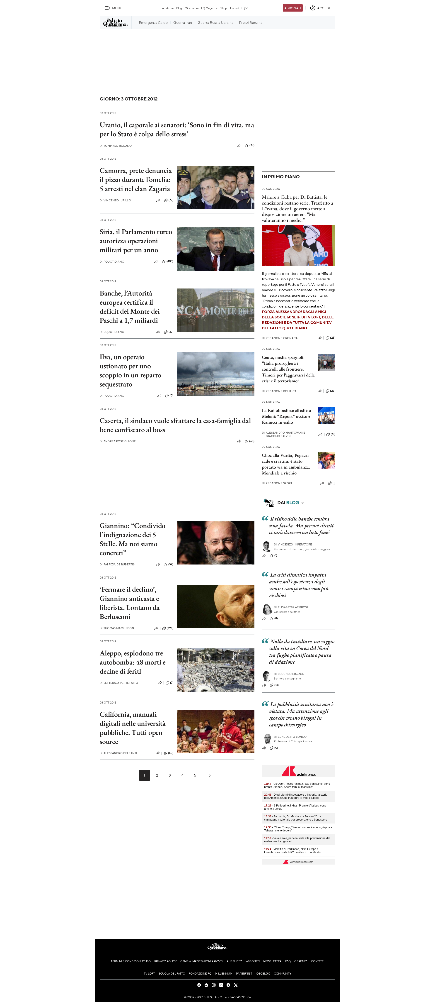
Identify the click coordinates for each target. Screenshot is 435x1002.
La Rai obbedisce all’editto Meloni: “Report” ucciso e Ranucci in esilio (286, 416)
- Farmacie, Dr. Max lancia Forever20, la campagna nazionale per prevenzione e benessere (295, 818)
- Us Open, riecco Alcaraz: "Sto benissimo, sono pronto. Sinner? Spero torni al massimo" (297, 785)
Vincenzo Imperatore (293, 544)
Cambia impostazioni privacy (201, 961)
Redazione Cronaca (279, 338)
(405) (170, 261)
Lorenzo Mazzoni (290, 674)
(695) (170, 628)
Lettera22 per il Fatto (119, 682)
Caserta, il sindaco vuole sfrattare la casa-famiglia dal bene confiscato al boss (175, 425)
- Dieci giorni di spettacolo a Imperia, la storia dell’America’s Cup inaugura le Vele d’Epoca (295, 796)
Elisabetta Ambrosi (291, 607)
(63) (251, 441)
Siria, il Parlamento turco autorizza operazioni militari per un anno (136, 240)
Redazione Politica (279, 391)
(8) (276, 618)
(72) (171, 200)
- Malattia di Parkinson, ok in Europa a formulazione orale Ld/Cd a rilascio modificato (292, 851)
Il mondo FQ (237, 8)
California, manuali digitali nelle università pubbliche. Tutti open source (133, 727)
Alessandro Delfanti (118, 753)
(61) (333, 434)
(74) (251, 145)
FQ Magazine (209, 8)
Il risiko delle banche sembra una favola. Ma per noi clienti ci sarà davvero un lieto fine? (301, 525)
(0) (171, 395)
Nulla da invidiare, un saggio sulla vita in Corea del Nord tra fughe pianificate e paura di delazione (301, 651)
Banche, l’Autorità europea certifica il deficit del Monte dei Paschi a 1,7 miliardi (130, 306)
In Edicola (168, 8)
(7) (171, 682)
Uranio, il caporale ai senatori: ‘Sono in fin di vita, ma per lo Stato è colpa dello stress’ (177, 129)
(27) (171, 331)
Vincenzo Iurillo (115, 200)
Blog (179, 8)
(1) (334, 482)
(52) (171, 564)
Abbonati (292, 8)
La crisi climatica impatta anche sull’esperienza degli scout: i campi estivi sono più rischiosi (299, 585)
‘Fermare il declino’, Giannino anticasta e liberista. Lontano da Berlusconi (130, 602)
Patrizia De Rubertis (117, 564)
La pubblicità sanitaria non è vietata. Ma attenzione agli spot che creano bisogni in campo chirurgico (301, 714)
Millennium (191, 8)
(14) (276, 685)
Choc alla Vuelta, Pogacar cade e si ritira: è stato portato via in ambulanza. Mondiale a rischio (286, 464)
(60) (171, 753)
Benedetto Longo (290, 736)
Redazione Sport (277, 483)
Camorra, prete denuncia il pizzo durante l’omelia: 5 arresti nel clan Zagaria (136, 179)
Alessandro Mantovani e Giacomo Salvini (283, 434)
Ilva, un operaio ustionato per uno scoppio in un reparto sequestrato (130, 370)
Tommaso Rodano (116, 145)
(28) (332, 337)
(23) (332, 390)
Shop (223, 8)
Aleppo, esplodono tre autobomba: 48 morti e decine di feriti (133, 662)
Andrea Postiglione (118, 441)
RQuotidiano (112, 261)
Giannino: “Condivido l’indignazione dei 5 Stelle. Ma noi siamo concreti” (132, 539)
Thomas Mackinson (117, 628)
